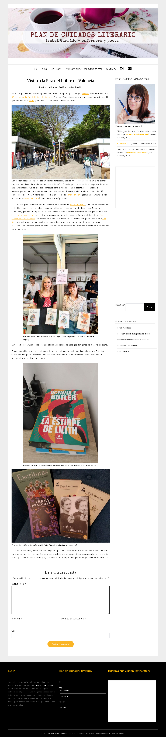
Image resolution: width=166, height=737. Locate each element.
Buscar (150, 307)
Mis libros (56, 69)
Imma (31, 100)
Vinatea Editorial (77, 204)
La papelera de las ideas (127, 345)
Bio (36, 69)
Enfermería (64, 690)
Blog (44, 69)
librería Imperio (74, 195)
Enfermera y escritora (124, 126)
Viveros (85, 93)
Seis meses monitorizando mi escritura (133, 339)
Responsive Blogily (103, 733)
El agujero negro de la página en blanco (133, 334)
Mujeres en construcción (23, 215)
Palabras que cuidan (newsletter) (84, 69)
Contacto (62, 707)
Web (14, 631)
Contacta (111, 69)
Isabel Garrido (75, 87)
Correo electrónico (73, 619)
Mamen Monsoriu (31, 198)
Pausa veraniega (124, 328)
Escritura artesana (124, 351)
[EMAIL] (130, 69)
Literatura (64, 696)
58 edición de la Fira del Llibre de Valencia (32, 97)
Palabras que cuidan (44, 685)
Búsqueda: (120, 305)
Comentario (19, 584)
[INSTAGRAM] (122, 69)
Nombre (17, 619)
